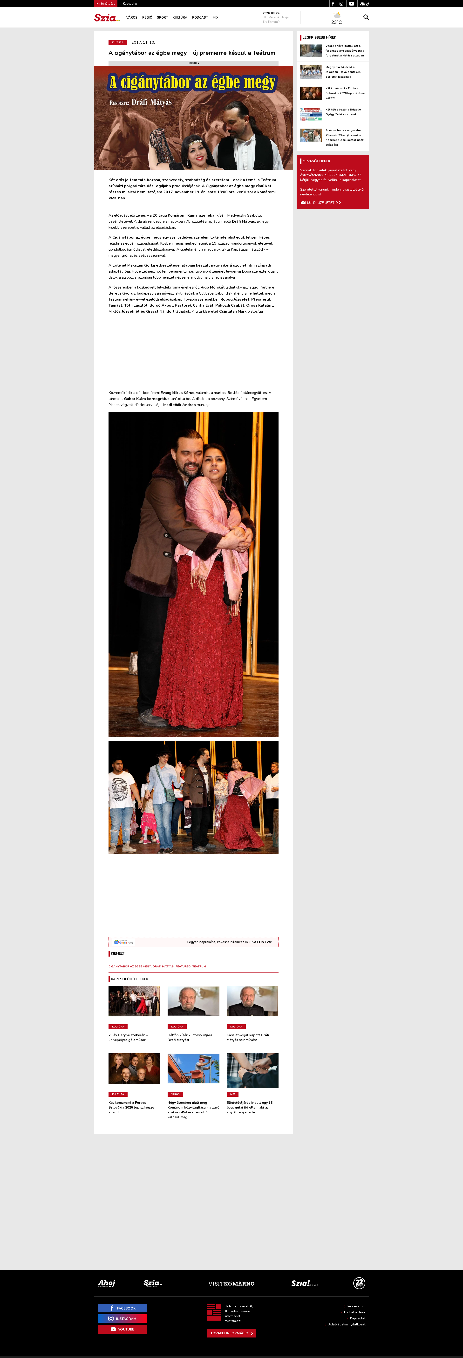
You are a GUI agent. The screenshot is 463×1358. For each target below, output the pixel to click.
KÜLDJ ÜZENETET (320, 202)
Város (131, 17)
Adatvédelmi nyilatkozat (346, 1324)
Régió (147, 17)
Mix (215, 17)
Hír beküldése (354, 1312)
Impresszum (356, 1306)
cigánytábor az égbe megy (130, 966)
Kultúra (180, 17)
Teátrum (199, 966)
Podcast (200, 17)
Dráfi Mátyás (163, 966)
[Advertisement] (194, 352)
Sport (162, 17)
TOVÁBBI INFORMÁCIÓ (229, 1333)
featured (183, 966)
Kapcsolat (130, 4)
